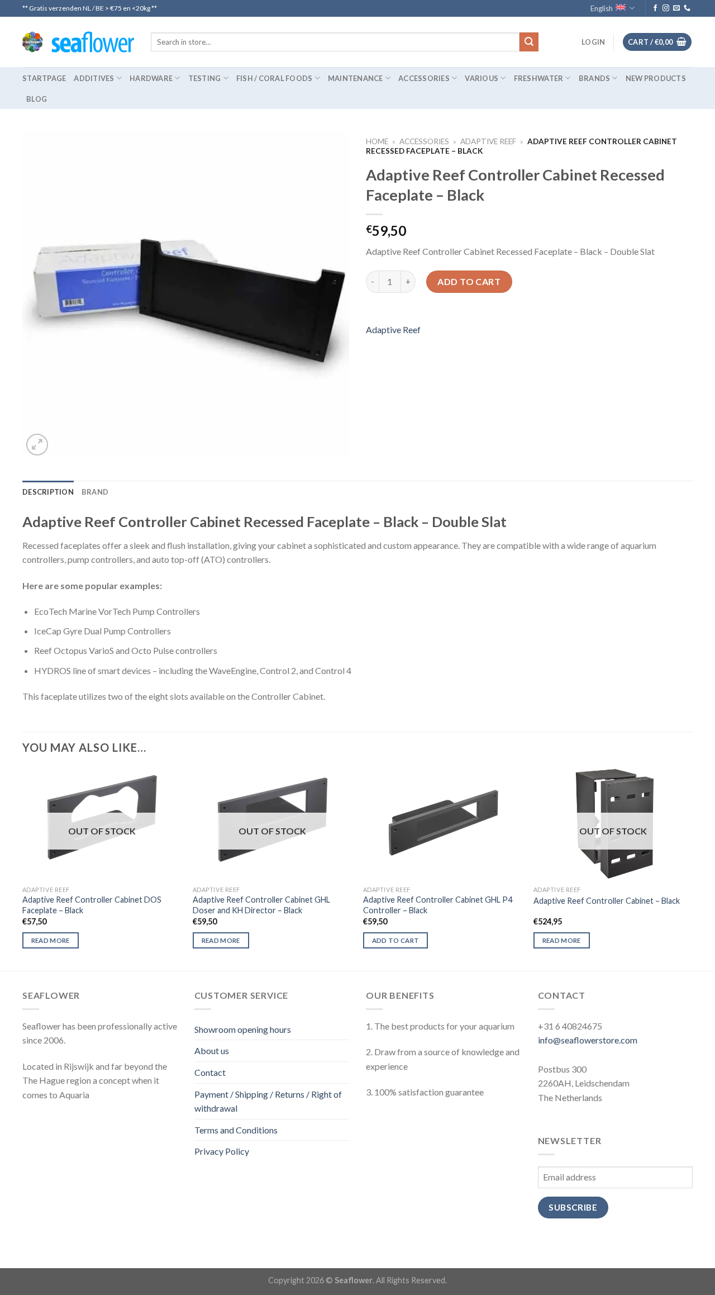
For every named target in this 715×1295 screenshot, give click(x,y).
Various (481, 78)
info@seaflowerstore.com (587, 1040)
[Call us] (687, 8)
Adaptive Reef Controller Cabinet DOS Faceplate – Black (91, 905)
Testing (204, 78)
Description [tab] (48, 491)
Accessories (424, 78)
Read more (50, 940)
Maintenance (355, 78)
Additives (94, 78)
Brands (595, 78)
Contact (210, 1072)
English (601, 8)
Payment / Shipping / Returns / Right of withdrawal (268, 1101)
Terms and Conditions (236, 1130)
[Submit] (528, 41)
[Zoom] (37, 445)
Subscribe (573, 1207)
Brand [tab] (95, 491)
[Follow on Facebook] (655, 8)
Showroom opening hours (242, 1029)
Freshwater (539, 78)
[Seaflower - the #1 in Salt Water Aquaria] (78, 42)
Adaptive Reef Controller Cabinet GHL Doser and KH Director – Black (261, 905)
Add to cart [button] (396, 940)
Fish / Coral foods (274, 78)
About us (211, 1050)
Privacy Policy (221, 1151)
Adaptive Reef (488, 141)
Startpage (44, 78)
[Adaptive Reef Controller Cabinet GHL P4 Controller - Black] (442, 824)
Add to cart (468, 281)
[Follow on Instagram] (665, 8)
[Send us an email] (676, 8)
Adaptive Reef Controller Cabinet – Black (606, 900)
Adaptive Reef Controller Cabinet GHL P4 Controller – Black (437, 905)
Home (377, 141)
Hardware (151, 78)
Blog (36, 98)
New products (656, 78)
